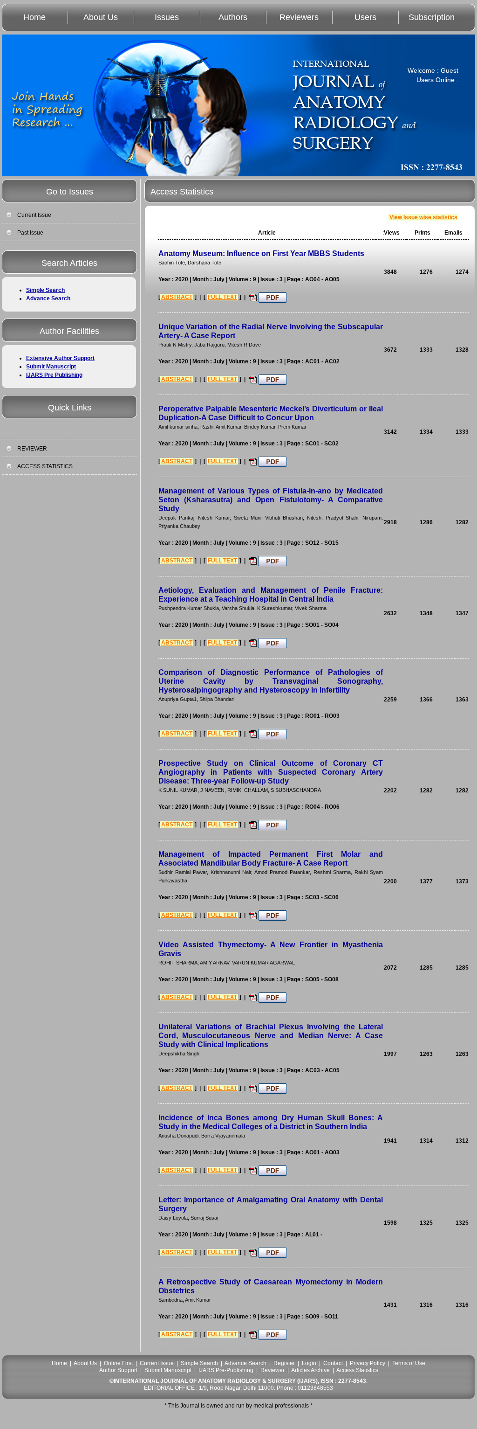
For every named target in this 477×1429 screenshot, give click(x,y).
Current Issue (34, 215)
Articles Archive (310, 1370)
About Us (100, 17)
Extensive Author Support (60, 358)
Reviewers (299, 17)
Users (365, 17)
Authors (232, 17)
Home (34, 17)
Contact (333, 1363)
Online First (118, 1363)
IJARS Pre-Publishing (225, 1370)
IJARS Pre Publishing (54, 375)
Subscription (432, 17)
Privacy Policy (367, 1363)
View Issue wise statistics (423, 217)
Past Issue (30, 232)
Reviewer (272, 1370)
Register (284, 1363)
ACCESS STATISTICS (45, 466)
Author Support (118, 1370)
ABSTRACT (176, 297)
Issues (167, 17)
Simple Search (45, 290)
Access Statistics (357, 1370)
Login (309, 1363)
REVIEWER (32, 448)
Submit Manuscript (51, 366)
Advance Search (48, 298)
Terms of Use (408, 1363)
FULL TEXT (222, 297)
